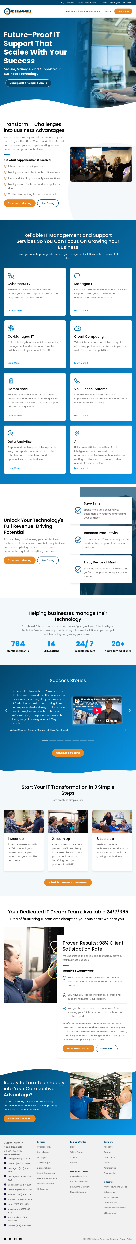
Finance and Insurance (115, 1207)
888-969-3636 (15, 1150)
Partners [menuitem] (71, 3)
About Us (108, 1146)
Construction (110, 1202)
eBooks (73, 1162)
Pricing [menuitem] (79, 11)
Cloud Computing (46, 1173)
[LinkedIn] (10, 1239)
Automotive (109, 1192)
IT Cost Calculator (79, 1181)
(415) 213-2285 (24, 1185)
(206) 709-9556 (23, 1225)
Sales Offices (12, 1154)
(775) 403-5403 (21, 1204)
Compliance (43, 1152)
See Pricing (47, 203)
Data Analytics (44, 1167)
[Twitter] (20, 1239)
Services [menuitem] (69, 11)
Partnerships (110, 1167)
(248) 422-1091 (23, 1163)
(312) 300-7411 (24, 1158)
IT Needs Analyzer (79, 1176)
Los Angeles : (14, 1176)
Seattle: (12, 1225)
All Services (42, 1189)
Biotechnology (111, 1197)
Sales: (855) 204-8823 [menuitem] (88, 3)
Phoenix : (12, 1194)
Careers (108, 1152)
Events (107, 1162)
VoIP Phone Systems (47, 1178)
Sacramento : (14, 1209)
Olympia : (12, 1189)
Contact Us (123, 11)
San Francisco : (15, 1217)
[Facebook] (15, 1239)
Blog (72, 1146)
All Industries (110, 1213)
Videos (73, 1157)
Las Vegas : (13, 1168)
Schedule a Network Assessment (68, 882)
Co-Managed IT (45, 1162)
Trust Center (110, 1173)
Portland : (13, 1199)
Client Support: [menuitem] (116, 3)
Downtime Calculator (80, 1186)
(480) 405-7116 (24, 1194)
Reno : (11, 1204)
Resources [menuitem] (91, 11)
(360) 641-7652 (24, 1189)
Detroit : (12, 1163)
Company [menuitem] (104, 11)
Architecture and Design (116, 1186)
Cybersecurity (44, 1146)
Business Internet (45, 1183)
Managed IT (43, 1157)
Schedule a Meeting (19, 203)
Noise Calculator (78, 1192)
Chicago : (12, 1158)
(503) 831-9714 (25, 1199)
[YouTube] (5, 1239)
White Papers (77, 1152)
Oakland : (12, 1185)
